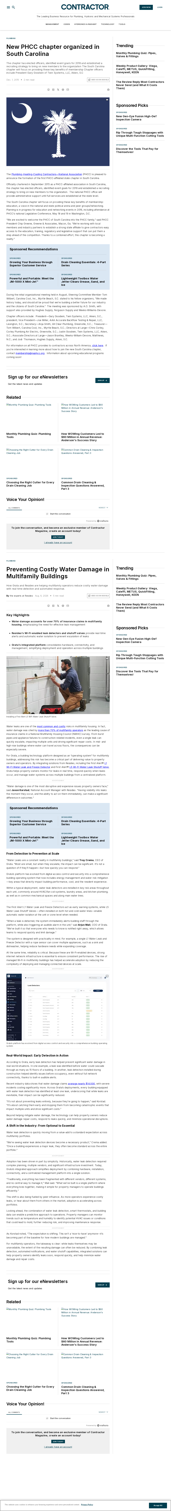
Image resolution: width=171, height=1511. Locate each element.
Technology (107, 24)
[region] (58, 514)
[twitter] (58, 89)
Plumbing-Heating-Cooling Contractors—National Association (46, 174)
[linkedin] (53, 89)
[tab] (14, 508)
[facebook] (48, 89)
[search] (13, 7)
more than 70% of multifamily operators (60, 730)
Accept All (158, 1505)
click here (97, 345)
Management (52, 24)
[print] (108, 89)
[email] (67, 89)
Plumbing (11, 38)
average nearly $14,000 (81, 1083)
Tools (122, 24)
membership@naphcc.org (30, 353)
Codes (67, 24)
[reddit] (63, 89)
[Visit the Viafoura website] (102, 521)
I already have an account (58, 542)
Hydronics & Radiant (85, 24)
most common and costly (51, 726)
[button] (8, 7)
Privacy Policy (87, 1505)
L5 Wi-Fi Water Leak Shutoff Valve (89, 767)
